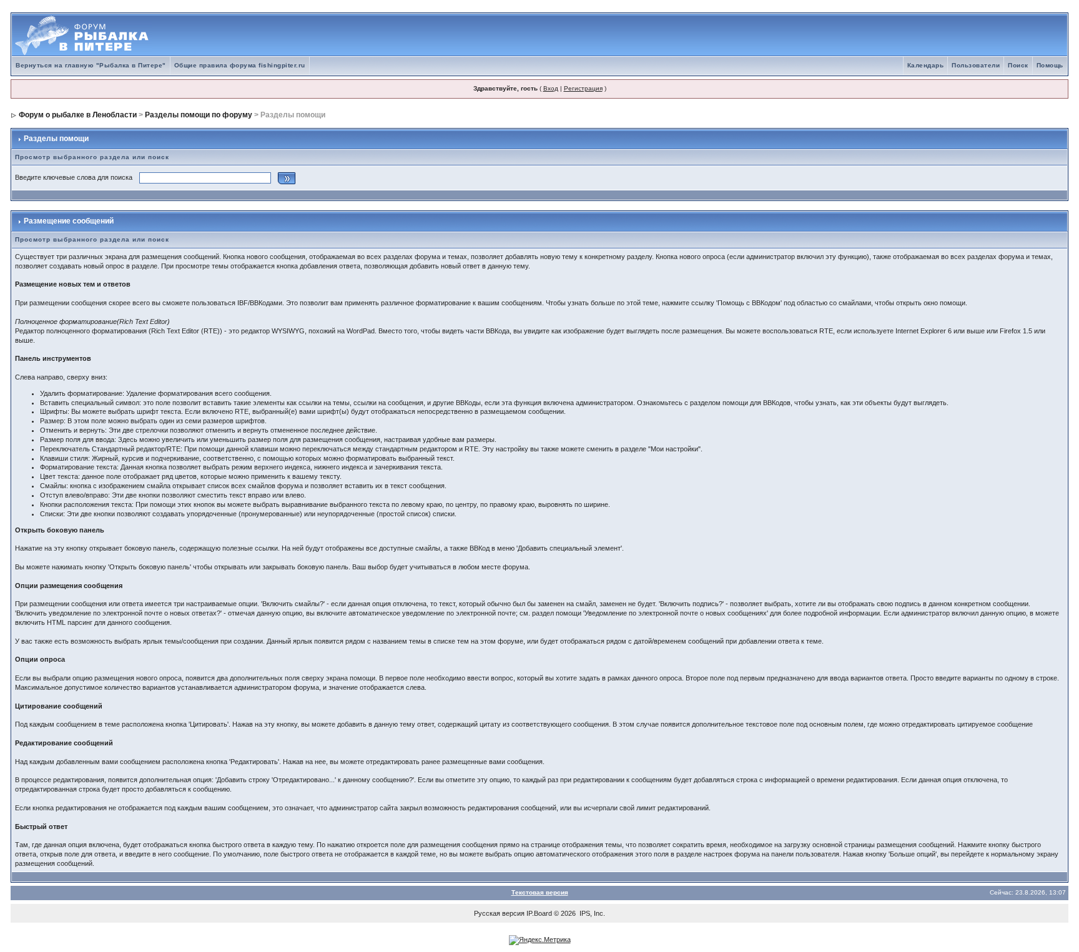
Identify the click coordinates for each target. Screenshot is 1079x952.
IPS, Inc (591, 913)
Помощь (1050, 65)
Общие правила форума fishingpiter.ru (239, 65)
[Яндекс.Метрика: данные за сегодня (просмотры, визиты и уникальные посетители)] (540, 940)
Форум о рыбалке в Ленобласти (78, 114)
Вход (550, 88)
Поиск (1018, 65)
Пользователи (976, 65)
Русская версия (499, 913)
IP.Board (539, 913)
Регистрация (583, 88)
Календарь (925, 65)
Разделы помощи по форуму (198, 114)
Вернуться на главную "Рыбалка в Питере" (91, 65)
